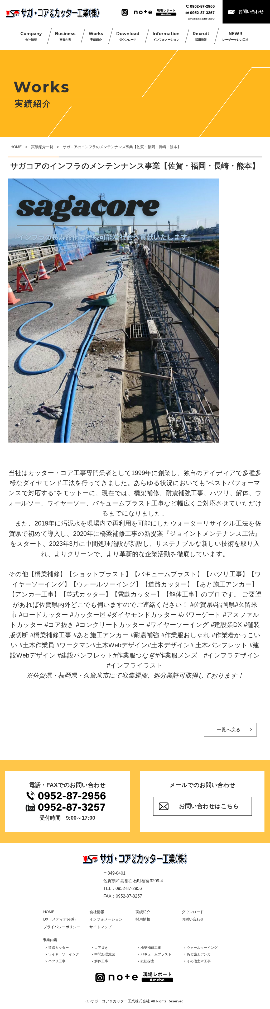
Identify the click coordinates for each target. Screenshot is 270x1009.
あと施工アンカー (200, 954)
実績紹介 (143, 912)
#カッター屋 (88, 614)
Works (96, 36)
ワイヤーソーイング (63, 954)
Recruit (201, 36)
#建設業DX (226, 624)
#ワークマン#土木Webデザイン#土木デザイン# (125, 645)
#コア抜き (59, 624)
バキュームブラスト (156, 954)
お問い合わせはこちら (209, 806)
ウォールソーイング (202, 948)
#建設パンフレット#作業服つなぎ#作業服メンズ (127, 655)
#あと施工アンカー (101, 635)
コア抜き (101, 948)
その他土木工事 (199, 961)
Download (127, 36)
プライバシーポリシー (61, 927)
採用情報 (143, 919)
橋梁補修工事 (151, 948)
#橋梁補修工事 (50, 635)
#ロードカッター (43, 614)
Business (65, 36)
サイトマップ (100, 927)
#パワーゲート (200, 614)
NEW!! (235, 36)
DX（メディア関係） (60, 919)
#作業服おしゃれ (185, 635)
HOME (16, 147)
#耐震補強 (145, 635)
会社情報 (96, 912)
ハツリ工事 (56, 961)
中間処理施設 (104, 954)
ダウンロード (193, 912)
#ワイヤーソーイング (178, 624)
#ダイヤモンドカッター (142, 614)
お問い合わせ (251, 11)
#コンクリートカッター (110, 624)
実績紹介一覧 (42, 147)
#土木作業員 (36, 645)
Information (166, 36)
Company (31, 36)
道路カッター (58, 948)
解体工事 (101, 961)
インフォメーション (106, 919)
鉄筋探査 (147, 961)
